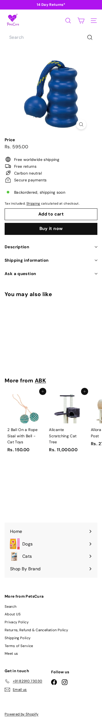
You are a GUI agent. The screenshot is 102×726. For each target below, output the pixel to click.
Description (17, 247)
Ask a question (20, 273)
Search (10, 606)
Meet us (11, 653)
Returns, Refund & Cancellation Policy (36, 630)
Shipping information (27, 260)
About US (13, 614)
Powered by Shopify (21, 714)
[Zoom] (81, 124)
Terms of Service (19, 646)
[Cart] (81, 21)
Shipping (33, 203)
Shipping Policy (17, 638)
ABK (40, 380)
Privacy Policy (17, 622)
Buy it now (51, 228)
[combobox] (51, 37)
